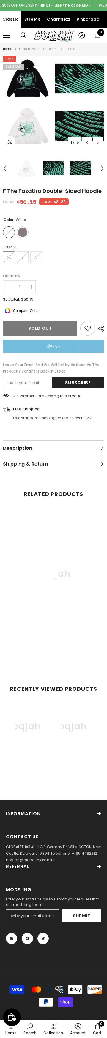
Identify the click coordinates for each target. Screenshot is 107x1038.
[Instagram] (11, 938)
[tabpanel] (27, 102)
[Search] (23, 35)
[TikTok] (27, 938)
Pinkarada (88, 19)
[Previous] (87, 142)
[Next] (98, 142)
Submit (82, 916)
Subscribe (78, 383)
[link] (53, 647)
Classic (10, 19)
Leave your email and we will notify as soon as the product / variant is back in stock (51, 368)
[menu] (6, 35)
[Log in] (82, 35)
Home (7, 49)
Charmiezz (58, 19)
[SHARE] (99, 328)
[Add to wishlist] (87, 328)
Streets (32, 19)
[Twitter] (43, 938)
